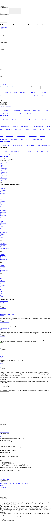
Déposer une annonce (3, 103)
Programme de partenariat (24, 483)
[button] (25, 18)
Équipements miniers (5, 141)
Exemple (1, 436)
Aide (6, 479)
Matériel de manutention (5, 106)
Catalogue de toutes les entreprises (5, 472)
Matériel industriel (4, 115)
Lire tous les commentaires (4, 301)
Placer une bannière (17, 483)
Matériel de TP (3, 84)
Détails (1, 439)
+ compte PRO (7, 432)
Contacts (8, 479)
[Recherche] (15, 11)
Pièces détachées (4, 156)
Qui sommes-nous (2, 479)
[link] (25, 100)
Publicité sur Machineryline (4, 483)
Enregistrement (2, 468)
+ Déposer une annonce (3, 428)
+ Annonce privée (2, 432)
